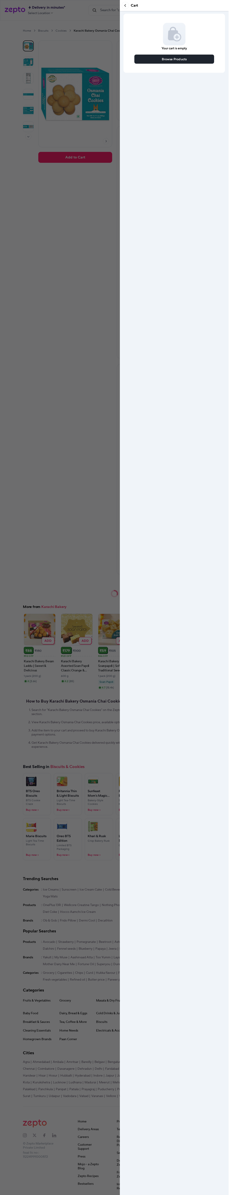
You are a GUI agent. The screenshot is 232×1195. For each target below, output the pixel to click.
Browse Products (174, 59)
